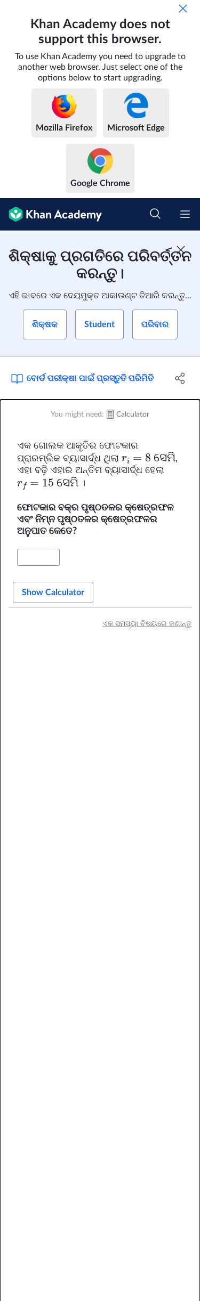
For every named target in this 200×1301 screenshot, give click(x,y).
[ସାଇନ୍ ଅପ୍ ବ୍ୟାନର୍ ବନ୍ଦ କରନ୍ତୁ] (180, 250)
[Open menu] (185, 214)
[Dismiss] (182, 8)
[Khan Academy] (51, 214)
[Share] (180, 378)
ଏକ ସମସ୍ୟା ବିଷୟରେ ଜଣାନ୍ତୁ (146, 624)
